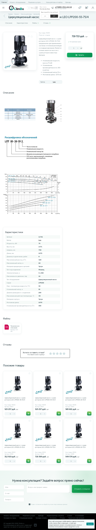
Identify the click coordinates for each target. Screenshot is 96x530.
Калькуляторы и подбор (54, 2)
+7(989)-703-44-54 (63, 7)
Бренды (68, 2)
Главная (4, 2)
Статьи (69, 516)
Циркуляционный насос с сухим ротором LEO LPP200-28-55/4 (75, 399)
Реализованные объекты (55, 516)
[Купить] (28, 413)
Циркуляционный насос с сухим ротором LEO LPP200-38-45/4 (15, 399)
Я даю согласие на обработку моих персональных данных (49, 504)
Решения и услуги (34, 2)
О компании (79, 516)
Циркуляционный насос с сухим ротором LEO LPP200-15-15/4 (15, 446)
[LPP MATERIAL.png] (32, 112)
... (74, 2)
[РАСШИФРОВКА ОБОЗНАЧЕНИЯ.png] (32, 148)
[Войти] (93, 7)
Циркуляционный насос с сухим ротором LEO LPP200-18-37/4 (75, 446)
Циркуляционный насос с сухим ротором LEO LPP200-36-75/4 (45, 446)
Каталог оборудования (17, 2)
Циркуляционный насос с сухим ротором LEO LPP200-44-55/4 (45, 399)
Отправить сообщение (82, 489)
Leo (54, 82)
